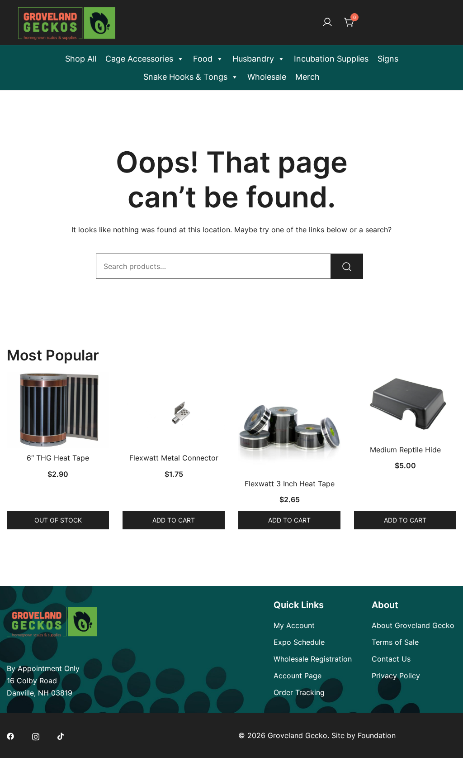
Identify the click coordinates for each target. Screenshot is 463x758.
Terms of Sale (395, 642)
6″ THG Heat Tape (58, 457)
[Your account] (327, 23)
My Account (294, 625)
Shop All (80, 58)
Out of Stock (58, 520)
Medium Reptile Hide (405, 449)
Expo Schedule (299, 642)
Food (203, 58)
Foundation (377, 735)
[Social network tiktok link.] (61, 735)
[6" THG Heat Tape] (58, 410)
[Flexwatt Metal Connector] (174, 410)
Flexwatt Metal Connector (173, 457)
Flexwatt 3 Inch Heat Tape (290, 483)
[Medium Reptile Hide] (405, 406)
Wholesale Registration (313, 658)
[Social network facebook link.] (10, 735)
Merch (307, 77)
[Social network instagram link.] (35, 735)
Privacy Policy (396, 675)
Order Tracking (299, 692)
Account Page (297, 675)
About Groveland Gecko (413, 625)
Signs (388, 58)
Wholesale (266, 77)
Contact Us (391, 658)
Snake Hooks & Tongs (185, 77)
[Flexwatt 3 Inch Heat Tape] (289, 423)
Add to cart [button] (173, 520)
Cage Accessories (139, 58)
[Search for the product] (347, 266)
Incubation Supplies (331, 58)
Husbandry (253, 58)
